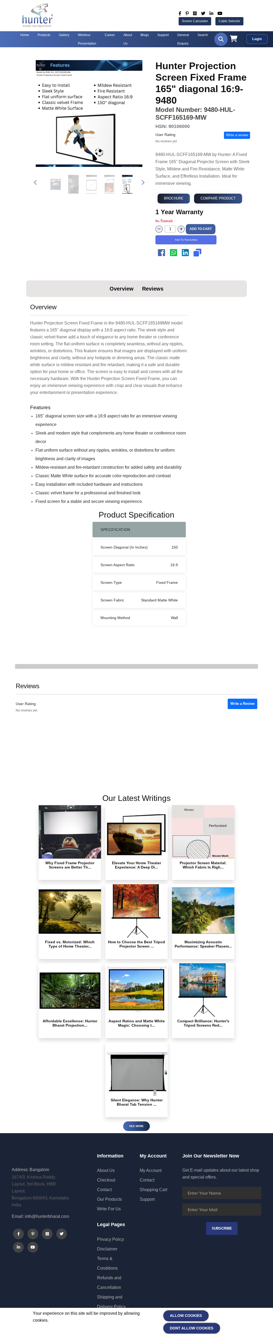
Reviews (152, 289)
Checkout (106, 1180)
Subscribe (222, 1228)
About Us (106, 1170)
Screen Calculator (195, 21)
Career (110, 35)
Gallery (64, 35)
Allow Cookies (186, 1315)
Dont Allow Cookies (191, 1328)
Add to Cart (201, 229)
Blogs (144, 35)
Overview (122, 289)
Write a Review (242, 704)
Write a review (237, 135)
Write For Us (109, 1209)
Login (257, 39)
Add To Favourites (186, 239)
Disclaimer (107, 1249)
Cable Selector (229, 21)
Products (44, 35)
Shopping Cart (153, 1189)
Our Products (109, 1199)
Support (163, 35)
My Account (151, 1170)
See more (136, 1126)
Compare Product (218, 198)
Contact (104, 1189)
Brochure (173, 198)
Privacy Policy (110, 1239)
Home (24, 35)
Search (203, 35)
